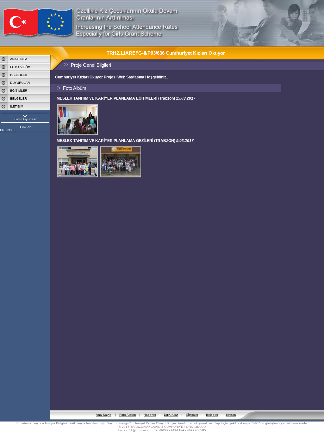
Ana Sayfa (103, 414)
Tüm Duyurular (25, 119)
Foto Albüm (127, 414)
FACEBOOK (8, 130)
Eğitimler (192, 414)
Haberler (150, 414)
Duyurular (171, 414)
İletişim (231, 414)
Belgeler (212, 414)
